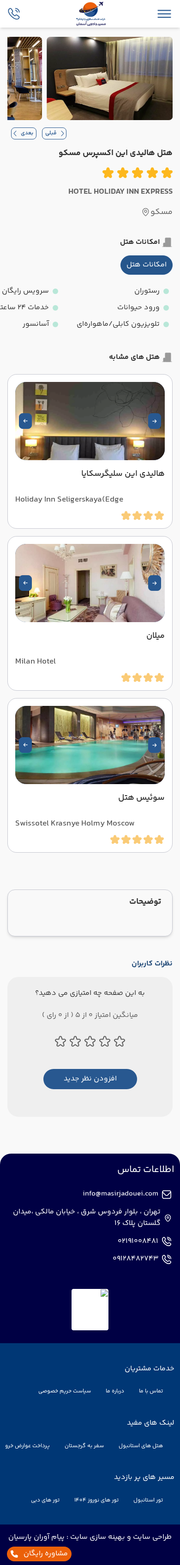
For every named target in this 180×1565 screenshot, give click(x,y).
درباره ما (115, 1391)
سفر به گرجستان (84, 1446)
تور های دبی (45, 1500)
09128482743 (135, 1259)
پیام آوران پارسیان (36, 1537)
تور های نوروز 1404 (96, 1500)
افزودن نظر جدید (90, 1079)
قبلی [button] (51, 133)
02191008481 (138, 1241)
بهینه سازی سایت (96, 1537)
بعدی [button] (27, 133)
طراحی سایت (151, 1537)
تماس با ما (151, 1391)
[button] (154, 421)
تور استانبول (148, 1500)
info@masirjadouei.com (120, 1194)
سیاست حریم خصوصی (64, 1391)
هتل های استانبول (141, 1446)
